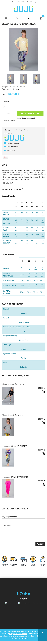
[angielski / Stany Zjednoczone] (30, 603)
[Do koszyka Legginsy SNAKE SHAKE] (43, 453)
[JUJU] (14, 138)
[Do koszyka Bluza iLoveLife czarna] (43, 391)
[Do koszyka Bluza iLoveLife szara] (43, 422)
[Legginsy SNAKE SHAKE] (13, 458)
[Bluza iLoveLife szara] (13, 427)
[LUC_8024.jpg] (37, 79)
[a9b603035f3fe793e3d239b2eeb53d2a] (11, 79)
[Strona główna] (23, 9)
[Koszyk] (41, 18)
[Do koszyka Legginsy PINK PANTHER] (43, 484)
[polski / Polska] (11, 603)
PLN (21, 599)
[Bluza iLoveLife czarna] (13, 396)
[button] (6, 18)
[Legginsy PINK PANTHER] (13, 488)
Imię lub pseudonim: (10, 517)
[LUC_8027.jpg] (24, 79)
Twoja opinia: (7, 526)
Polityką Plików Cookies (18, 634)
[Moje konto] (29, 18)
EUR (25, 599)
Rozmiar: (5, 102)
